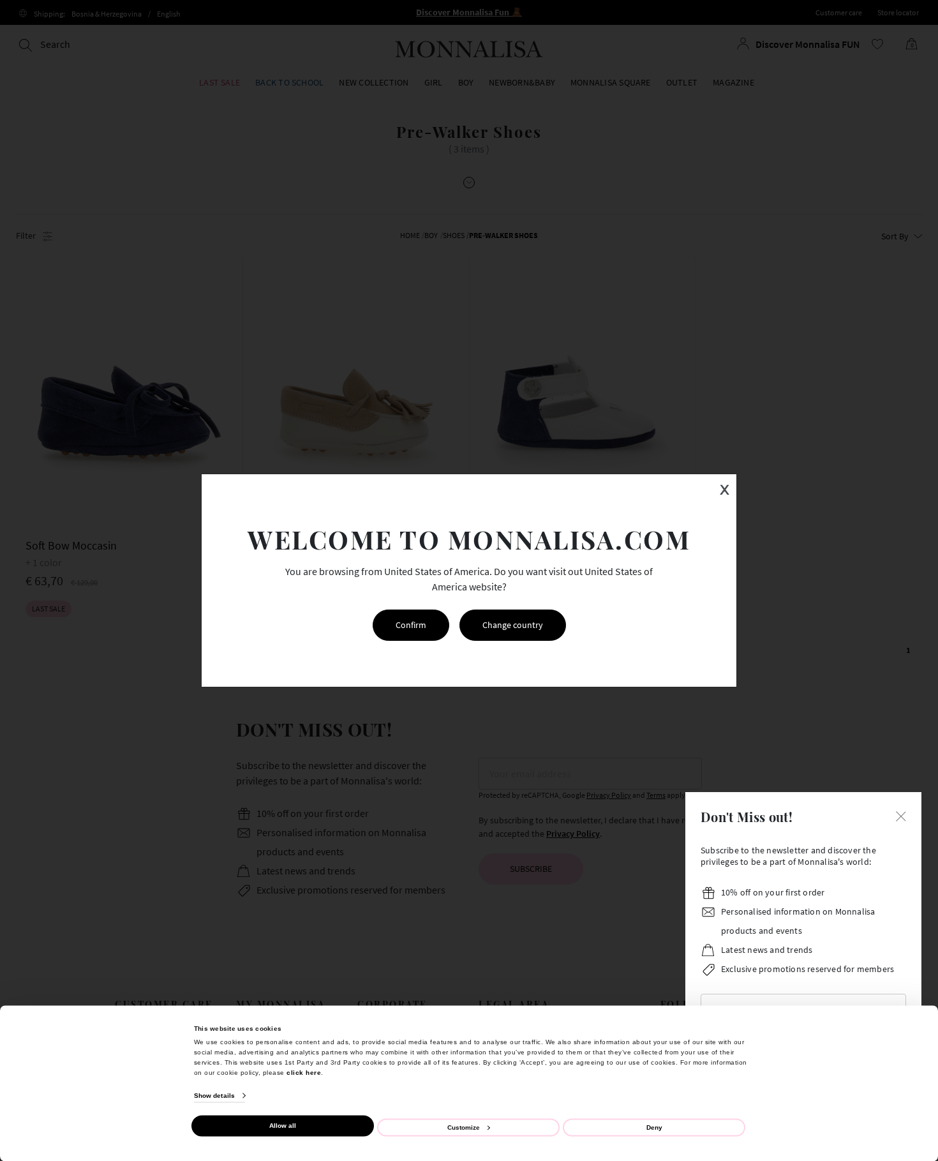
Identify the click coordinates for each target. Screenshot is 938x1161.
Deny (654, 1126)
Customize (463, 1126)
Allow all (282, 1125)
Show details (214, 1095)
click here (304, 1071)
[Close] (901, 815)
